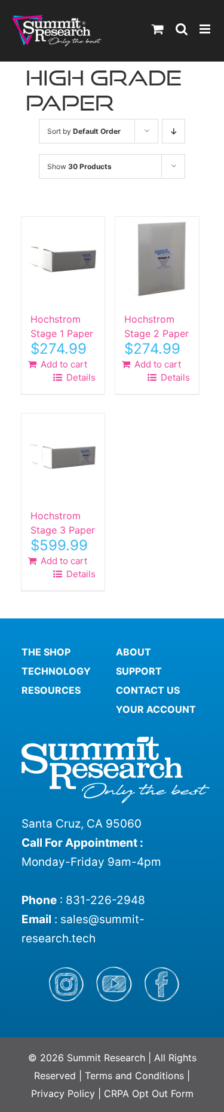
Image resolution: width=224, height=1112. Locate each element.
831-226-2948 (105, 900)
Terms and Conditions (136, 1076)
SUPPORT (139, 671)
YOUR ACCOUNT (156, 709)
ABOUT (133, 652)
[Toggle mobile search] (182, 29)
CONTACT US (148, 690)
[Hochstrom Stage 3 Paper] (63, 455)
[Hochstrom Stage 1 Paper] (63, 258)
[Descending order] (173, 131)
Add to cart (64, 364)
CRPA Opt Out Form (149, 1093)
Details (80, 377)
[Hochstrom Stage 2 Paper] (156, 258)
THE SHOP (46, 652)
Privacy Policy (63, 1093)
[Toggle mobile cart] (158, 29)
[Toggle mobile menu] (206, 29)
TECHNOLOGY (56, 671)
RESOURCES (51, 690)
